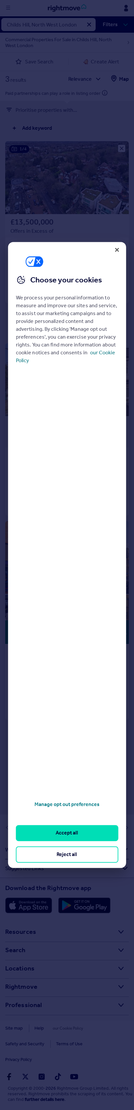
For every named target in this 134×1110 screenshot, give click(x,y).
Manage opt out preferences (67, 804)
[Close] (117, 250)
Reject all (67, 854)
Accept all (67, 833)
